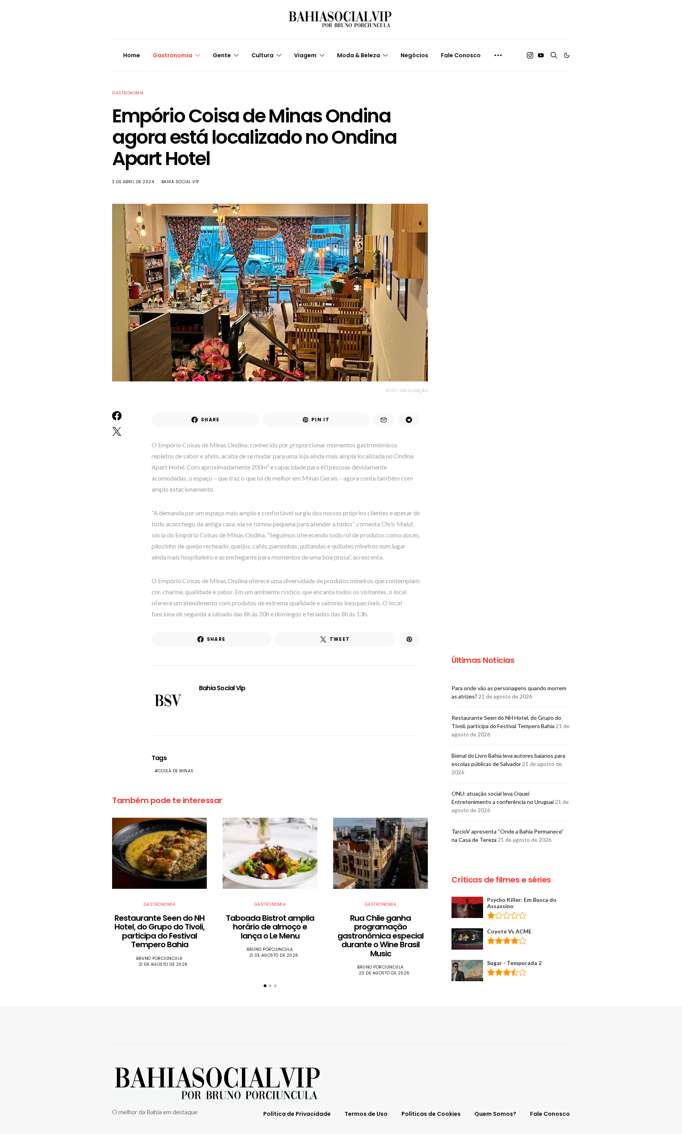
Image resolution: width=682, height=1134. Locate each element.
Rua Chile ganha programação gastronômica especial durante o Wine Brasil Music (380, 935)
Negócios (414, 55)
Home (131, 55)
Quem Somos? (495, 1114)
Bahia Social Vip (180, 182)
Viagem (305, 55)
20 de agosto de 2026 (384, 973)
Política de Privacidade (297, 1114)
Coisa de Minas (176, 771)
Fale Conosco (461, 55)
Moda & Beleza (358, 55)
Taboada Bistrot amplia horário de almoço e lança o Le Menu (270, 926)
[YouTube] (541, 55)
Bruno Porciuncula (159, 958)
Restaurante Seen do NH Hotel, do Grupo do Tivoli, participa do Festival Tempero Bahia (159, 931)
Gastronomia (172, 55)
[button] (567, 55)
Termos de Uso (366, 1114)
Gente (222, 55)
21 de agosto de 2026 (163, 964)
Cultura (262, 55)
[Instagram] (530, 55)
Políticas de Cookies (431, 1114)
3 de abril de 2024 (133, 182)
